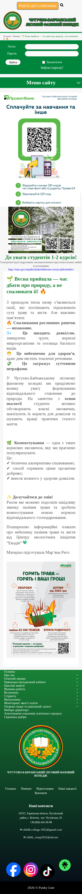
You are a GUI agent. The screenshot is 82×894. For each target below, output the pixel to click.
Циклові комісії (14, 685)
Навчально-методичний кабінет (25, 682)
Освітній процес (15, 678)
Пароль (12, 53)
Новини (26, 788)
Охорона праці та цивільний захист (27, 706)
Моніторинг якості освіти (21, 703)
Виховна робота (14, 689)
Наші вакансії (67, 788)
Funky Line (46, 887)
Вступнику (11, 692)
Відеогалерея (45, 788)
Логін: (12, 46)
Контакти (41, 793)
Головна (9, 671)
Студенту (10, 696)
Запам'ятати (54, 62)
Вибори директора (16, 710)
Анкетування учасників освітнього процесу (33, 713)
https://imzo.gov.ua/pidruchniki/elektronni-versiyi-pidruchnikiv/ (41, 269)
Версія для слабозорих (37, 6)
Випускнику (12, 699)
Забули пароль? (51, 67)
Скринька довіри (15, 717)
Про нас (9, 675)
